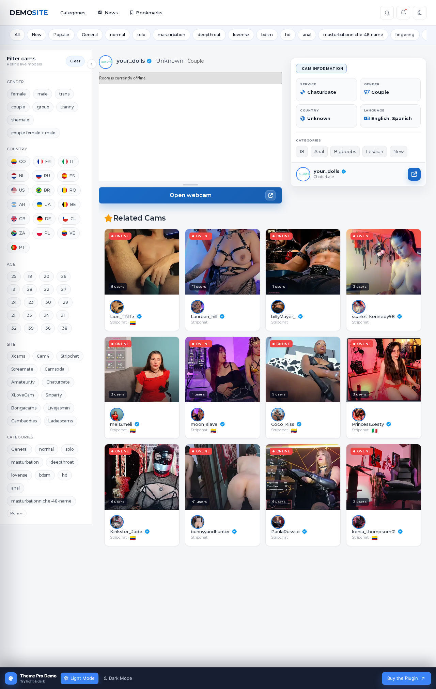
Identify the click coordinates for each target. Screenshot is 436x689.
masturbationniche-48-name (353, 34)
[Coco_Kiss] (324, 369)
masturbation (171, 34)
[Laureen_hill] (243, 262)
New (37, 34)
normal (117, 34)
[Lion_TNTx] (163, 262)
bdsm (267, 34)
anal (307, 34)
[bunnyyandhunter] (243, 477)
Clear (75, 61)
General (90, 34)
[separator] (190, 185)
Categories (72, 12)
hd (288, 34)
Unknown (169, 61)
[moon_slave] (243, 369)
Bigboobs (345, 151)
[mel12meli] (163, 369)
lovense (241, 34)
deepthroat (209, 34)
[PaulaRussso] (324, 477)
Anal (319, 151)
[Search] (387, 12)
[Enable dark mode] (419, 12)
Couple (195, 61)
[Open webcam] (414, 174)
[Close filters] (91, 64)
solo (141, 34)
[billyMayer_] (324, 262)
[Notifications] (403, 12)
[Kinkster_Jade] (163, 477)
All (17, 34)
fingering (405, 34)
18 (302, 151)
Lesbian (374, 151)
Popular (61, 34)
